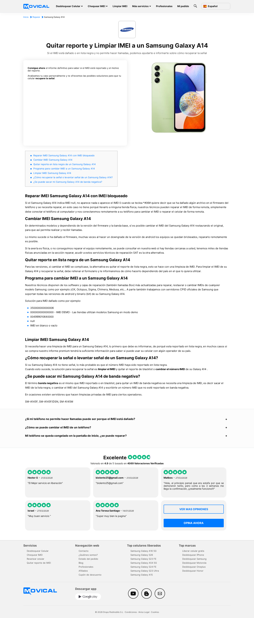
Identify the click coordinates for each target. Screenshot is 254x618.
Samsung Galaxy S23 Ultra (144, 570)
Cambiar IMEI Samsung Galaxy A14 (52, 159)
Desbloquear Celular (68, 6)
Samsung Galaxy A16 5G (143, 551)
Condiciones (131, 612)
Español (212, 6)
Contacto (83, 551)
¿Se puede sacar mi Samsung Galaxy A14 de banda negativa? (67, 181)
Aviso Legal (143, 612)
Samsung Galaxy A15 (141, 574)
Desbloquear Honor (192, 570)
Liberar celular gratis (193, 551)
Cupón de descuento (90, 574)
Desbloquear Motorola (194, 562)
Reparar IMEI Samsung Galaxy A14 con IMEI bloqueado (64, 155)
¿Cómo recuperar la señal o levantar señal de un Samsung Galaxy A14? (73, 177)
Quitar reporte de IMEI (39, 562)
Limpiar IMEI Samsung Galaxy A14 (52, 173)
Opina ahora (194, 523)
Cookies (155, 612)
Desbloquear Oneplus (194, 566)
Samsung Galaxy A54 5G (143, 562)
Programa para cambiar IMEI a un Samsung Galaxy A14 (64, 168)
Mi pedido (183, 6)
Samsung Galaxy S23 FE (143, 558)
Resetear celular (35, 558)
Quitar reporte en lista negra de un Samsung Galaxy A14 (64, 164)
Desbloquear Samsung (194, 558)
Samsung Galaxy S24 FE (143, 566)
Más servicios (140, 6)
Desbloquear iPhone (193, 554)
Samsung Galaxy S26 (141, 554)
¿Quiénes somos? (88, 554)
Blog (81, 562)
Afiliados (83, 570)
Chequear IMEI (96, 6)
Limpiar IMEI (120, 6)
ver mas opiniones (193, 509)
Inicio (26, 17)
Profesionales (164, 6)
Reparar (36, 17)
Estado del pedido (88, 558)
